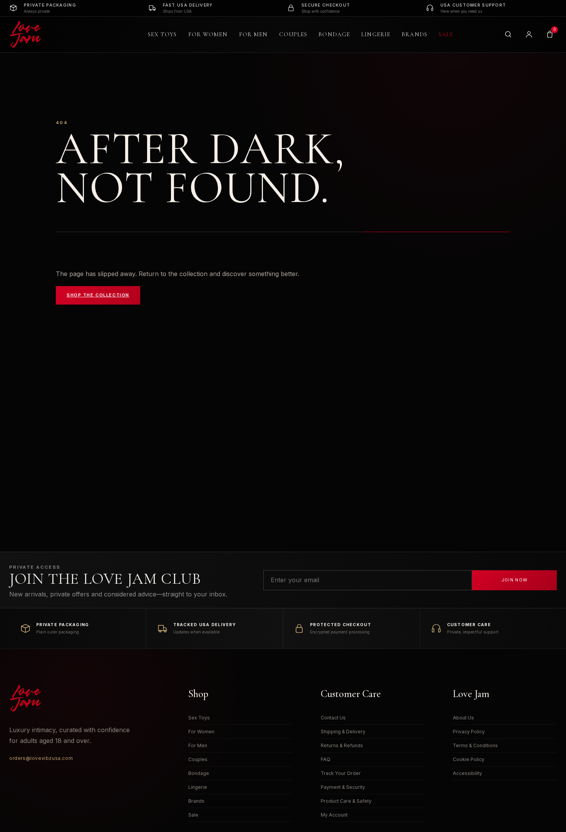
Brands (414, 34)
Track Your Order (341, 773)
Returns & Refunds (342, 745)
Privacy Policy (469, 731)
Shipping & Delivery (343, 731)
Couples (293, 34)
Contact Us (333, 718)
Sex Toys (162, 34)
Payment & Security (343, 787)
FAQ (325, 759)
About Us (463, 718)
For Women (208, 34)
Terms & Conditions (475, 745)
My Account (334, 815)
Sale (446, 34)
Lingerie (375, 34)
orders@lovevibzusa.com (41, 758)
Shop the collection (98, 295)
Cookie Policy (468, 759)
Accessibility (467, 773)
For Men (253, 34)
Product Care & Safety (346, 801)
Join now (514, 580)
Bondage (334, 34)
